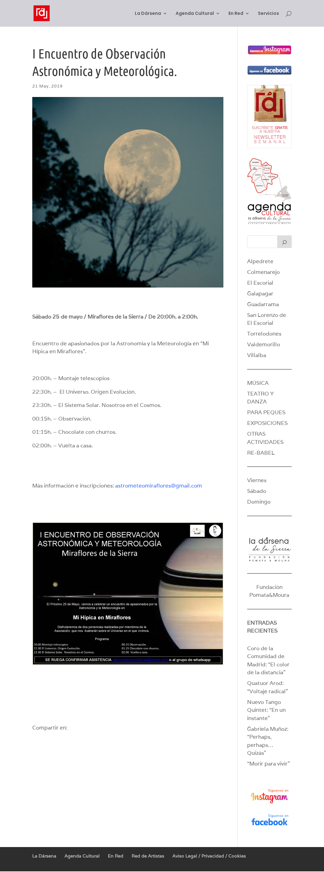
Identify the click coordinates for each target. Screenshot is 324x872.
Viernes (256, 480)
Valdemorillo (263, 344)
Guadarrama (263, 304)
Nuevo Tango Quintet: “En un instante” (266, 710)
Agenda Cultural (195, 13)
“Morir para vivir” (268, 763)
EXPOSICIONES (267, 423)
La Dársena (148, 13)
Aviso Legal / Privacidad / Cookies (209, 856)
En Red (235, 13)
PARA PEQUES (266, 412)
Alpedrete (260, 261)
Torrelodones (264, 333)
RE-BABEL (261, 452)
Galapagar (260, 293)
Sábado (256, 490)
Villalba (256, 355)
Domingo (259, 501)
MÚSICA (258, 382)
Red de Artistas (148, 856)
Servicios (268, 13)
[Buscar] (284, 241)
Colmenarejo (263, 272)
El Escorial (260, 282)
